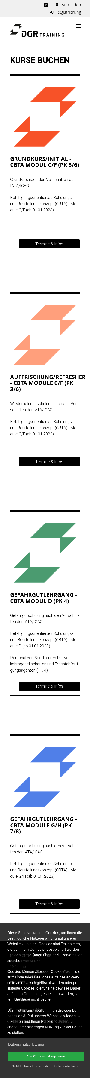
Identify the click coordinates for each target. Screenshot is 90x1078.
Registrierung (68, 12)
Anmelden (70, 4)
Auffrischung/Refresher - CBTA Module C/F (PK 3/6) (48, 383)
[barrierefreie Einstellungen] (46, 4)
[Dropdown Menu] (79, 26)
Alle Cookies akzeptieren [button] (45, 1056)
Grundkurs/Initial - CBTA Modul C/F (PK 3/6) (44, 161)
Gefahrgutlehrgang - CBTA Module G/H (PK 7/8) (43, 825)
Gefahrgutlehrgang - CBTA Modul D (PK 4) (43, 597)
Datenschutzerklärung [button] (26, 1044)
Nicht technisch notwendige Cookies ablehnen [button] (45, 1066)
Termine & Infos (49, 243)
